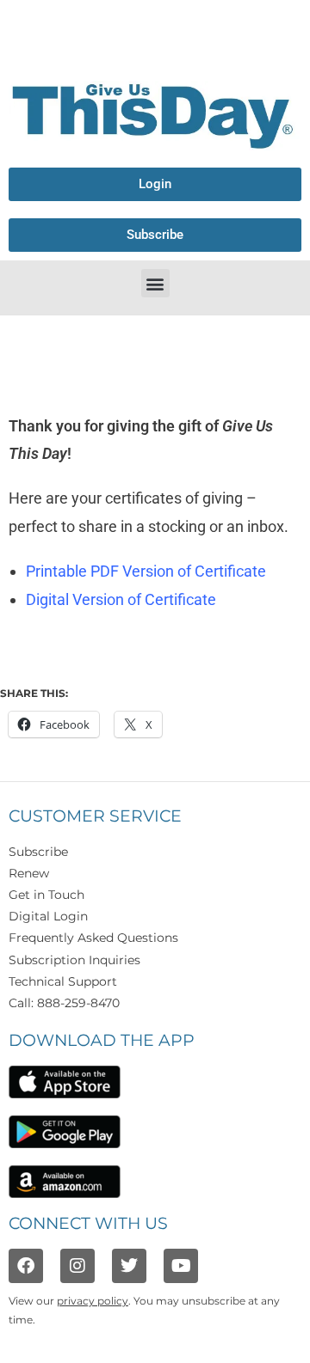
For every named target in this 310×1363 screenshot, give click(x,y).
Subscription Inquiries (74, 960)
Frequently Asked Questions (93, 937)
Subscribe (38, 851)
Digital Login (48, 916)
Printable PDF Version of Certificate (146, 571)
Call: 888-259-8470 (64, 1003)
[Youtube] (181, 1266)
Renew (29, 873)
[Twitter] (129, 1266)
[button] (155, 283)
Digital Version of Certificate (121, 599)
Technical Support (63, 981)
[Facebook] (26, 1266)
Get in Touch (46, 894)
